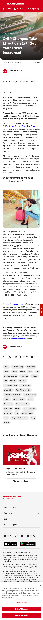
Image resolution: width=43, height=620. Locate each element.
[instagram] (10, 535)
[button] (41, 310)
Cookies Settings (21, 602)
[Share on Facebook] (10, 81)
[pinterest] (33, 535)
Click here (28, 559)
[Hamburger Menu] (4, 4)
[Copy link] (26, 81)
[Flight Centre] (16, 4)
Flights (8, 9)
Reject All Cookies (21, 609)
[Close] (40, 585)
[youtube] (28, 535)
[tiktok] (16, 535)
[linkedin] (22, 535)
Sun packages (35, 9)
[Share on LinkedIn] (32, 81)
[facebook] (5, 535)
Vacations (20, 9)
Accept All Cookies (21, 616)
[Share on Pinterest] (15, 81)
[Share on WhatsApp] (21, 81)
